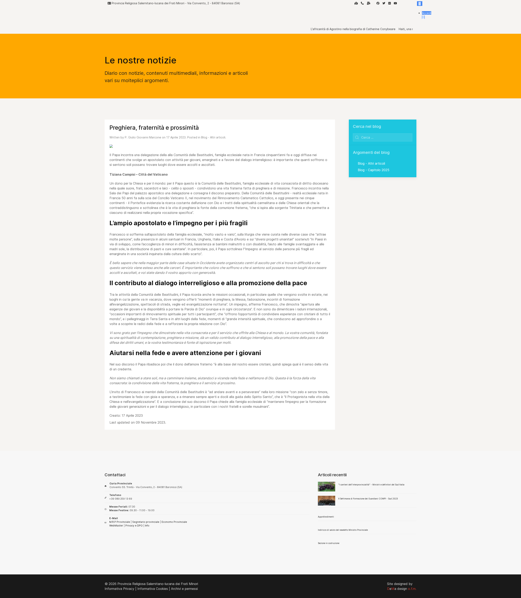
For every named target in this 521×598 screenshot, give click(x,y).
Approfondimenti (326, 516)
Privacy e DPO (134, 525)
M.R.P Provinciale (119, 521)
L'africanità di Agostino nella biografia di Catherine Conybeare (343, 29)
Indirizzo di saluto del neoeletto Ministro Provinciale (343, 530)
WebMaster (116, 525)
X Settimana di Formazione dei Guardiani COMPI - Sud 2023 (368, 498)
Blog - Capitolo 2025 (373, 170)
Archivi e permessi (184, 589)
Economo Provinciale (174, 521)
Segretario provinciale (145, 521)
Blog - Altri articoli (213, 137)
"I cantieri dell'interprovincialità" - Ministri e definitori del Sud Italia (371, 484)
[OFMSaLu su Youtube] (395, 3)
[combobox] (382, 137)
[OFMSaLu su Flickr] (389, 3)
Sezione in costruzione (328, 543)
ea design (401, 589)
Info (147, 525)
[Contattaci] (368, 3)
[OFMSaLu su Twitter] (383, 3)
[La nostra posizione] (356, 3)
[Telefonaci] (362, 3)
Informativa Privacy (119, 589)
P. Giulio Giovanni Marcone (143, 137)
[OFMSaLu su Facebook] (378, 3)
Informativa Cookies (152, 589)
